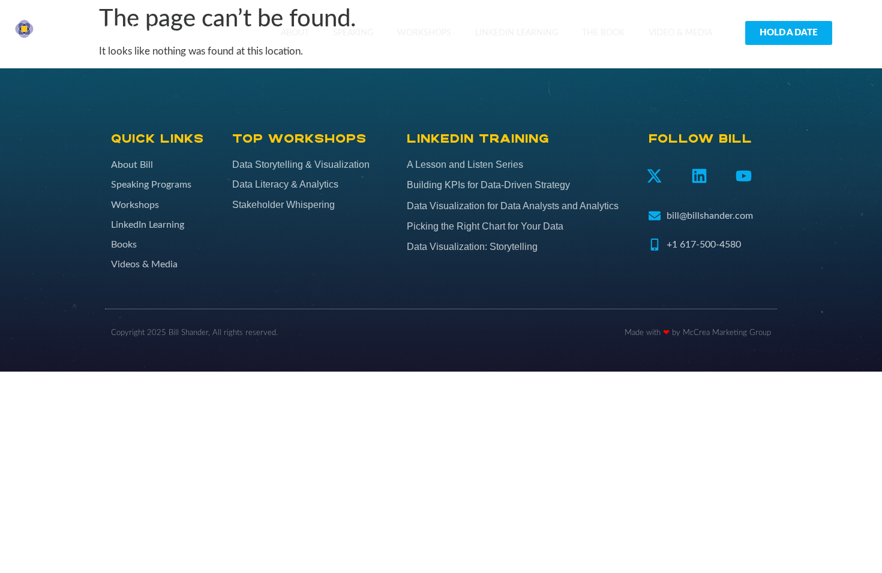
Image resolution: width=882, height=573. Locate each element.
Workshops (424, 32)
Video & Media (680, 32)
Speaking (353, 32)
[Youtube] (744, 175)
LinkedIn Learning (516, 32)
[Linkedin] (699, 175)
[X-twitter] (654, 175)
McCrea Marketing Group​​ (727, 333)
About (295, 32)
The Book (603, 32)
